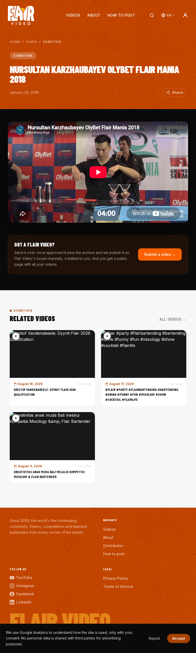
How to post (121, 15)
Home (15, 42)
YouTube (24, 577)
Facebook (25, 594)
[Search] (152, 15)
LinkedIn (24, 602)
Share (177, 92)
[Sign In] (185, 15)
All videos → (173, 319)
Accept (178, 638)
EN (169, 15)
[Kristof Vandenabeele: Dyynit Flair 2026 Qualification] (52, 368)
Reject (154, 638)
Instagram (25, 586)
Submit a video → (160, 254)
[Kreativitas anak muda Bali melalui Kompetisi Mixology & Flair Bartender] (52, 447)
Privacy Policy (115, 578)
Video (31, 42)
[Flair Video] (21, 15)
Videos (73, 15)
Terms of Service (118, 586)
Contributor (113, 545)
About (93, 15)
